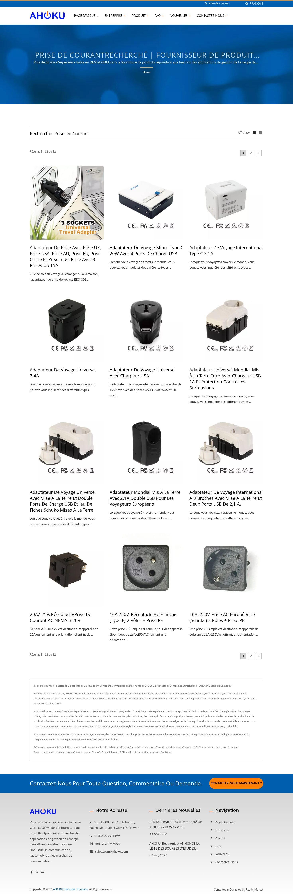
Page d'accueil (86, 15)
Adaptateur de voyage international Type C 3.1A (226, 250)
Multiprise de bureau (227, 747)
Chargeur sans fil (81, 752)
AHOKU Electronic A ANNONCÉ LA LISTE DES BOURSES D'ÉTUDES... (174, 846)
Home (146, 72)
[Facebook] (32, 872)
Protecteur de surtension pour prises (53, 752)
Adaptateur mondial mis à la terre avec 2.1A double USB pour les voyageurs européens (145, 498)
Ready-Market (254, 889)
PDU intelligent (128, 752)
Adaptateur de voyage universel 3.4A (63, 373)
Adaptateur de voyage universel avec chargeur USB (143, 373)
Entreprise (113, 15)
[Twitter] (36, 872)
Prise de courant (206, 747)
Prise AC (96, 752)
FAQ (158, 15)
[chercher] (206, 4)
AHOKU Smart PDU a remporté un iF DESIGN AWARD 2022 (175, 824)
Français (256, 3)
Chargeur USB (189, 747)
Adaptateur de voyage (142, 747)
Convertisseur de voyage (168, 747)
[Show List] (260, 132)
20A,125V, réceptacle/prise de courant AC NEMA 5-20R (60, 617)
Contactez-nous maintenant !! (236, 783)
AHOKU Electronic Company (70, 889)
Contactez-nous (211, 15)
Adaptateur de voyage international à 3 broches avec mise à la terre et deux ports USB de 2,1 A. (226, 498)
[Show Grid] (254, 132)
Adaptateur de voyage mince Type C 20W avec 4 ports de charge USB (146, 250)
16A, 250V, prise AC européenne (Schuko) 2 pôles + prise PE (222, 617)
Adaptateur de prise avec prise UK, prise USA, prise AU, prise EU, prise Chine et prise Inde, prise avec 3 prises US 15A (65, 256)
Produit (139, 15)
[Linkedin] (42, 872)
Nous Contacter (163, 752)
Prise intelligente (110, 752)
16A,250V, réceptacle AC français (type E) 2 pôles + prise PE (143, 617)
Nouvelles (179, 15)
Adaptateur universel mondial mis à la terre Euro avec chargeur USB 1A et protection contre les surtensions (225, 379)
